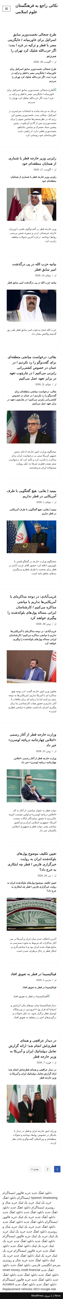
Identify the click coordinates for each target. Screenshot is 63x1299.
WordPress (37, 1295)
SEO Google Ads (44, 1289)
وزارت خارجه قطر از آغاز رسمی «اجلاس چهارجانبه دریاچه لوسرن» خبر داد (32, 740)
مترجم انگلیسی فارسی (45, 1265)
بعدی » (34, 1169)
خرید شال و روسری (15, 1260)
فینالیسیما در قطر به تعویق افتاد (33, 974)
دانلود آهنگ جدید (45, 1217)
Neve (57, 1295)
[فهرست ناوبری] (6, 9)
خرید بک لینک (43, 1202)
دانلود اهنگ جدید (41, 1193)
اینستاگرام (23, 1197)
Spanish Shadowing (44, 1197)
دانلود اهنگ (9, 1197)
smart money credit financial (21, 1270)
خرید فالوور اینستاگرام (17, 1193)
